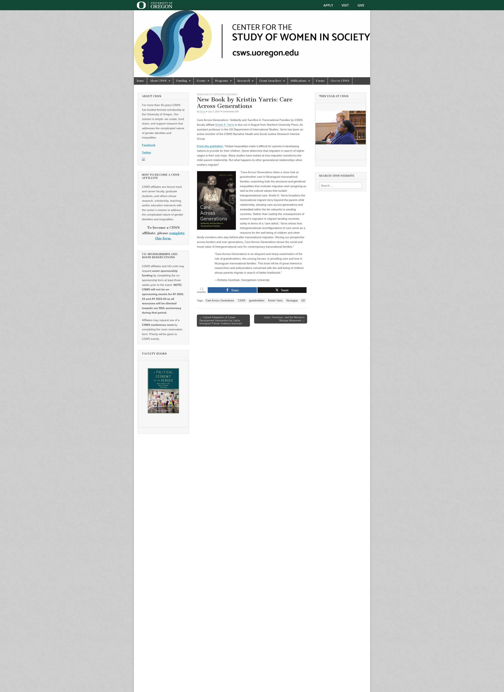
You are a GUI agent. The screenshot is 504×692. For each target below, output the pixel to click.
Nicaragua (292, 300)
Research (244, 81)
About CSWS (158, 81)
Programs (221, 81)
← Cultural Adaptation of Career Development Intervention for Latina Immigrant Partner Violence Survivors (220, 320)
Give (361, 5)
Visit (345, 5)
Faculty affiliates (215, 94)
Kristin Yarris (275, 300)
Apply (328, 5)
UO (303, 300)
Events (201, 81)
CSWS (242, 300)
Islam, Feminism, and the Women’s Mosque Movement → (284, 319)
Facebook (148, 145)
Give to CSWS (340, 81)
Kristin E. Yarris (224, 124)
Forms (320, 81)
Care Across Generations (220, 300)
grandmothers (257, 300)
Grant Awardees (270, 81)
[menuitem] (330, 5)
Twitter (146, 152)
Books (200, 94)
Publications (299, 81)
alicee (203, 111)
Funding (181, 81)
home (140, 81)
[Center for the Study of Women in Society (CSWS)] (252, 43)
